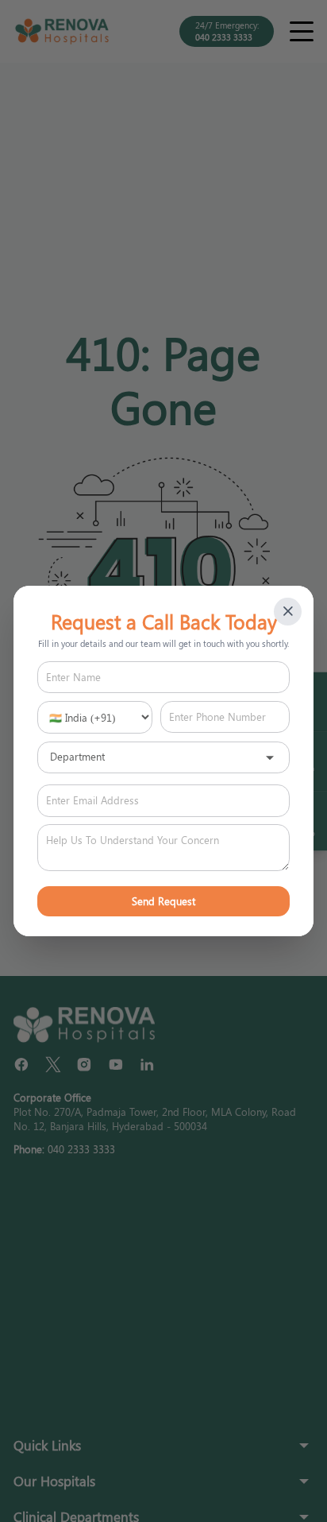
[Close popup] (288, 611)
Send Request (163, 901)
